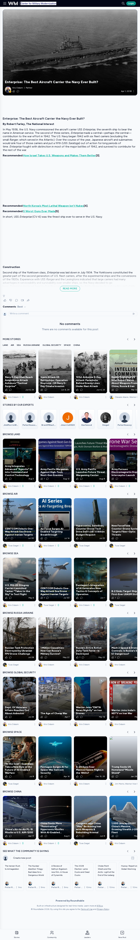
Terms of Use (87, 909)
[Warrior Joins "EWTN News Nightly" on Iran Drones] (90, 698)
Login (131, 3)
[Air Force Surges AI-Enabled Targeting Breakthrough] (55, 520)
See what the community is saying (26, 851)
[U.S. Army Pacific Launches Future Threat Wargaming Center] (90, 460)
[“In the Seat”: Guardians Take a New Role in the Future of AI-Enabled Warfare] (19, 758)
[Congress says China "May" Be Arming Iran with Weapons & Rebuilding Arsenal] (90, 817)
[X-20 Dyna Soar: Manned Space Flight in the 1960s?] (90, 758)
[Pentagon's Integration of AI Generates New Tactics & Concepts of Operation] (90, 579)
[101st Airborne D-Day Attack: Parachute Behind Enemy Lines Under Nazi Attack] (90, 371)
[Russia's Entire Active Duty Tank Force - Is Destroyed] (90, 639)
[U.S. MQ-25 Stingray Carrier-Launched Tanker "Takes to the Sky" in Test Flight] (19, 579)
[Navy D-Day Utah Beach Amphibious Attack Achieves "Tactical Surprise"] (19, 371)
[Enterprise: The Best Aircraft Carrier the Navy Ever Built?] (70, 52)
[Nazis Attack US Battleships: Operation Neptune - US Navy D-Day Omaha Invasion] (55, 371)
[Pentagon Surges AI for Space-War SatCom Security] (55, 758)
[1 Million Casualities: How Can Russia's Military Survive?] (55, 639)
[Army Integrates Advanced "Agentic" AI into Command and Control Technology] (19, 460)
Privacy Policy (103, 909)
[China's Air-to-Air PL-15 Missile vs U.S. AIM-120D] (19, 817)
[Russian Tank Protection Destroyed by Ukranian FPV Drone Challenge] (19, 639)
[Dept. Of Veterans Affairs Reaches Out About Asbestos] (19, 698)
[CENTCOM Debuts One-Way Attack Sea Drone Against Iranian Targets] (19, 520)
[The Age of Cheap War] (55, 698)
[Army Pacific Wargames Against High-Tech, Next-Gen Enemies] (55, 460)
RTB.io (100, 906)
